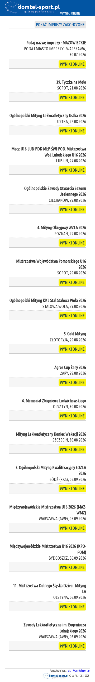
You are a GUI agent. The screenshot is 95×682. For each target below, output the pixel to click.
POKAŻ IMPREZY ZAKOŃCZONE (60, 24)
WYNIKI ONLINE (72, 64)
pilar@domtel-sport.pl (79, 670)
